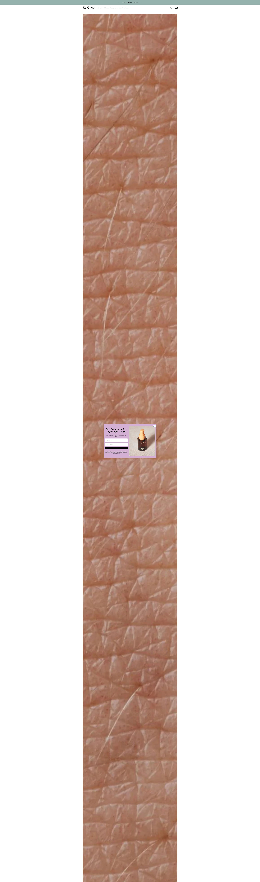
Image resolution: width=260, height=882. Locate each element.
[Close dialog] (154, 426)
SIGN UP (116, 448)
